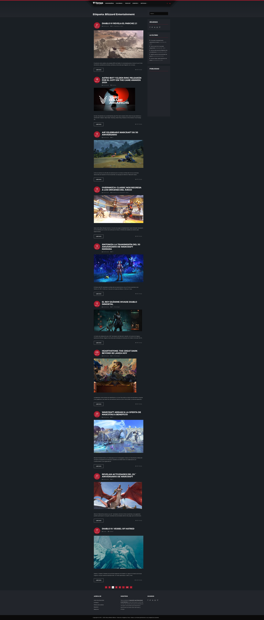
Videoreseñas (109, 3)
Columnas (119, 3)
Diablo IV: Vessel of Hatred (118, 528)
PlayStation (117, 26)
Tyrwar (104, 531)
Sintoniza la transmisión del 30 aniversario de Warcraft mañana (121, 246)
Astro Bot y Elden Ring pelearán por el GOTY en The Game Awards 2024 (121, 80)
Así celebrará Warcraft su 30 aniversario (120, 133)
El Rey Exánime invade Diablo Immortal (119, 303)
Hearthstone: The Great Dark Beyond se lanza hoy (119, 352)
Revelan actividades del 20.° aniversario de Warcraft (119, 475)
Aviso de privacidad (99, 600)
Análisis (111, 531)
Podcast (128, 3)
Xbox (121, 26)
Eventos (135, 3)
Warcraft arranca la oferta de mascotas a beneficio (121, 413)
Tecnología (117, 306)
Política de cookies (99, 604)
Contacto (96, 602)
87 (127, 587)
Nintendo (114, 192)
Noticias (143, 3)
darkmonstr (106, 26)
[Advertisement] (159, 93)
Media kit (96, 609)
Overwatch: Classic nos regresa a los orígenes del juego (121, 188)
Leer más (98, 69)
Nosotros (96, 607)
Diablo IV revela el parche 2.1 (119, 23)
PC (112, 26)
